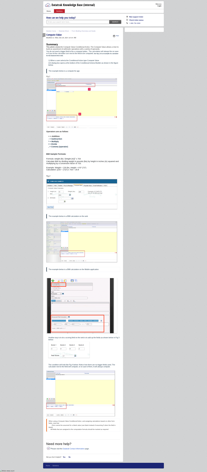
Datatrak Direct (64, 31)
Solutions (59, 11)
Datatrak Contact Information (74, 449)
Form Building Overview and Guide (84, 31)
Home (49, 11)
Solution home (51, 31)
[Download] (99, 214)
